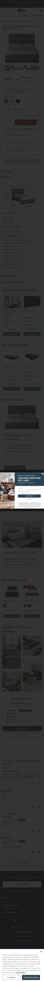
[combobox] (20, 492)
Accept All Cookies (31, 977)
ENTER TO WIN (29, 496)
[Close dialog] (42, 474)
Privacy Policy (20, 972)
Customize (11, 977)
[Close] (41, 951)
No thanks (29, 499)
